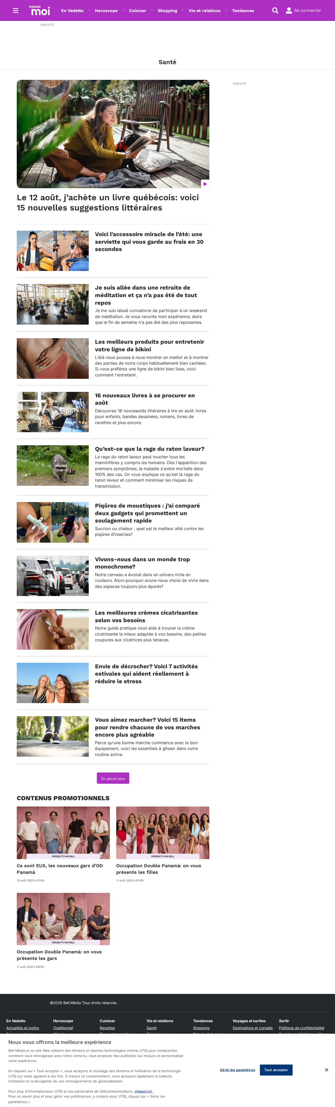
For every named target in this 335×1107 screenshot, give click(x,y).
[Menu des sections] (15, 10)
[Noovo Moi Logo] (39, 10)
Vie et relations (205, 10)
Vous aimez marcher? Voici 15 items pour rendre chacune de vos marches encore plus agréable (147, 727)
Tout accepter (276, 1070)
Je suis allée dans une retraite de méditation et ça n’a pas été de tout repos (146, 295)
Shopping (167, 10)
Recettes (107, 1028)
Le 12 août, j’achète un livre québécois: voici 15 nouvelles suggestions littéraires (108, 202)
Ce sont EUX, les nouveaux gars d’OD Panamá (60, 869)
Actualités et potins (22, 1028)
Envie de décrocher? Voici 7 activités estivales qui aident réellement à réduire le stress (146, 674)
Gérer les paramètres (237, 1070)
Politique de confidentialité (301, 1028)
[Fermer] (326, 1070)
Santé (152, 1028)
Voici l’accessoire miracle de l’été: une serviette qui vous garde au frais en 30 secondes (149, 241)
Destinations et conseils (253, 1028)
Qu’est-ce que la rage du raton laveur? (149, 449)
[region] (167, 1070)
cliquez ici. (144, 1091)
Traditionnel (63, 1028)
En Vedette (72, 10)
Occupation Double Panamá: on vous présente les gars (59, 955)
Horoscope (106, 10)
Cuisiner (137, 10)
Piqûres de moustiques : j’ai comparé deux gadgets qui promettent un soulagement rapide (147, 513)
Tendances (243, 10)
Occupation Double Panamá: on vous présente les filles (158, 869)
